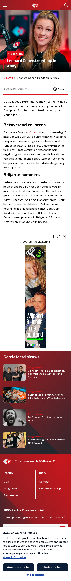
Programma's (11, 488)
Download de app (50, 488)
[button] (5, 5)
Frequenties (10, 495)
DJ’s (6, 481)
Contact (44, 481)
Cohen (33, 132)
